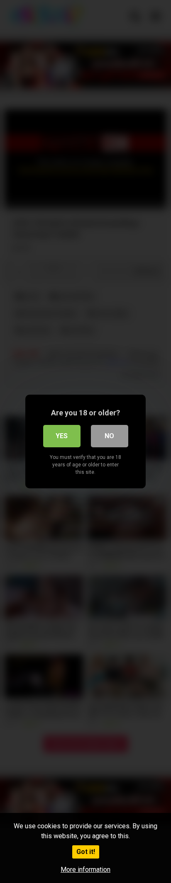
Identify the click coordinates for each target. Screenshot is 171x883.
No (109, 436)
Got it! (85, 852)
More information (85, 869)
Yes (62, 436)
